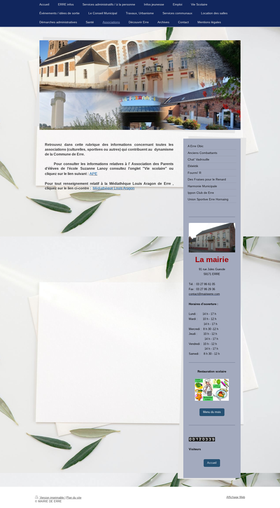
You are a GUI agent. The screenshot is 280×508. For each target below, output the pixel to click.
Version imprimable (52, 497)
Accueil (212, 462)
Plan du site (73, 497)
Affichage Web (235, 497)
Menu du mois (212, 412)
